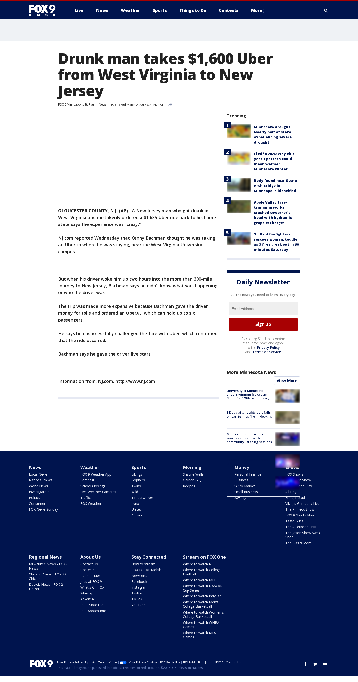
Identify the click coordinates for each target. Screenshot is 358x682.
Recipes (189, 486)
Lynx (135, 503)
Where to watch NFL (199, 564)
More (256, 10)
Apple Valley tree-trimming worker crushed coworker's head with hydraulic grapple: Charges (273, 212)
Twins (136, 486)
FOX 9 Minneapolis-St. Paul (76, 104)
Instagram (140, 587)
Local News (38, 474)
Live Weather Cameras (98, 491)
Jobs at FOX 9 (91, 581)
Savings (240, 497)
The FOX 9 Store (298, 543)
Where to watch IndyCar (202, 596)
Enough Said (295, 497)
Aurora (137, 515)
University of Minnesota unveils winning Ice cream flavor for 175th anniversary (248, 394)
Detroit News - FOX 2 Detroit (46, 586)
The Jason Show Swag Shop (302, 534)
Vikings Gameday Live (302, 503)
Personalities (90, 575)
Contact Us (89, 564)
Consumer (37, 503)
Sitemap (86, 593)
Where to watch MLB (200, 580)
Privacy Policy (268, 347)
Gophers (138, 480)
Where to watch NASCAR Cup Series (202, 588)
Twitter (137, 593)
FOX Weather (90, 503)
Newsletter (140, 575)
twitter (315, 664)
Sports (139, 467)
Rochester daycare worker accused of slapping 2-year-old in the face (248, 460)
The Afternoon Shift (301, 527)
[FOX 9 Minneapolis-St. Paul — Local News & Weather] (45, 10)
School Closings (92, 486)
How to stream (143, 564)
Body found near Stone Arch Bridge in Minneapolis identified (275, 185)
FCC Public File (91, 605)
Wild (135, 491)
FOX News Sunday (43, 509)
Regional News (45, 557)
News (102, 104)
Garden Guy (192, 480)
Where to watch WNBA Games (201, 624)
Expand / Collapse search (326, 10)
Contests (87, 569)
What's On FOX (92, 587)
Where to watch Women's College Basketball (203, 614)
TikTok (137, 599)
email (325, 664)
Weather (89, 467)
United (137, 509)
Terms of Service (266, 352)
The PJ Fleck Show (299, 509)
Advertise (87, 599)
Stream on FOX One (204, 557)
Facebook (139, 581)
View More (287, 380)
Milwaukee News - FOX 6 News (48, 566)
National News (40, 480)
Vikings (137, 474)
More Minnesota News (251, 372)
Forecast (87, 480)
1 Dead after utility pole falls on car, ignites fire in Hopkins (249, 414)
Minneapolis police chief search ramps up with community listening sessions (249, 438)
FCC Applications (93, 610)
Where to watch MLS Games (199, 634)
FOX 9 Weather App (95, 474)
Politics (34, 497)
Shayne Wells (193, 474)
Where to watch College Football (202, 571)
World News (38, 486)
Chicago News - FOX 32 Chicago (47, 576)
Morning (192, 467)
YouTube (139, 605)
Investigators (39, 491)
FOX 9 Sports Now (300, 515)
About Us (90, 557)
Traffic (85, 497)
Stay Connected (149, 557)
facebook (306, 664)
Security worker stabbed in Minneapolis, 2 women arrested (248, 481)
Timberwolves (143, 497)
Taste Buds (294, 521)
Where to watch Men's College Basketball (200, 604)
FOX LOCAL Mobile (147, 569)
